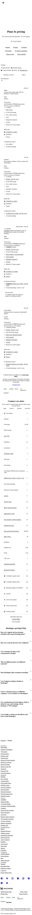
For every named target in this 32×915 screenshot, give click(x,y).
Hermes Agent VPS (6, 766)
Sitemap (3, 848)
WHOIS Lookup (5, 785)
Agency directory (5, 839)
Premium (12, 408)
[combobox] (16, 80)
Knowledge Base (5, 866)
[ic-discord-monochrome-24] (7, 883)
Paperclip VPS (4, 771)
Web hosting (4, 747)
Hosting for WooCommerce (8, 760)
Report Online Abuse (6, 872)
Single (4, 408)
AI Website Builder (6, 804)
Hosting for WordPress (6, 749)
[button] (16, 633)
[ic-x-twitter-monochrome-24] (18, 878)
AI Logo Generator (6, 821)
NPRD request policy (6, 892)
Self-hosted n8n (5, 754)
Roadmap (3, 842)
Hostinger (3, 740)
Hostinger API (4, 825)
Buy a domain (4, 779)
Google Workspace (6, 773)
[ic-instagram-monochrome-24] (12, 878)
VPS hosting (4, 751)
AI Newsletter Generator (7, 819)
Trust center (4, 846)
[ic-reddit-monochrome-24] (29, 878)
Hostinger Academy (6, 868)
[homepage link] (3, 3)
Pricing (2, 829)
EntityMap (3, 850)
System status (4, 844)
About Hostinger (5, 854)
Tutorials (3, 864)
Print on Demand (5, 812)
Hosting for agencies (6, 762)
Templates (3, 808)
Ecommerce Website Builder (8, 806)
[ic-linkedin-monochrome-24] (2, 878)
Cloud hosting (4, 758)
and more (9, 902)
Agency (24, 74)
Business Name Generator (7, 817)
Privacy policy (24, 892)
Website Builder (5, 802)
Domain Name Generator (7, 810)
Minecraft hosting (5, 764)
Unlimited (19, 408)
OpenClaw (3, 769)
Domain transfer (5, 789)
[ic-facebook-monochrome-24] (7, 878)
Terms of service (23, 894)
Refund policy (4, 894)
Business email (4, 756)
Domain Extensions (6, 792)
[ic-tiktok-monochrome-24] (2, 883)
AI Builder (3, 799)
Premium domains (5, 796)
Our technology (5, 856)
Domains (3, 777)
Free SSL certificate (6, 787)
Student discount (5, 860)
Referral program (5, 837)
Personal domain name (6, 794)
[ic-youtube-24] (23, 878)
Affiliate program (5, 833)
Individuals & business (8, 74)
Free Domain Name (6, 783)
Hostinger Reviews (6, 831)
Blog (2, 858)
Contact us (3, 870)
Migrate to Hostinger (6, 823)
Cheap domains (5, 781)
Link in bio (3, 814)
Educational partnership (7, 835)
